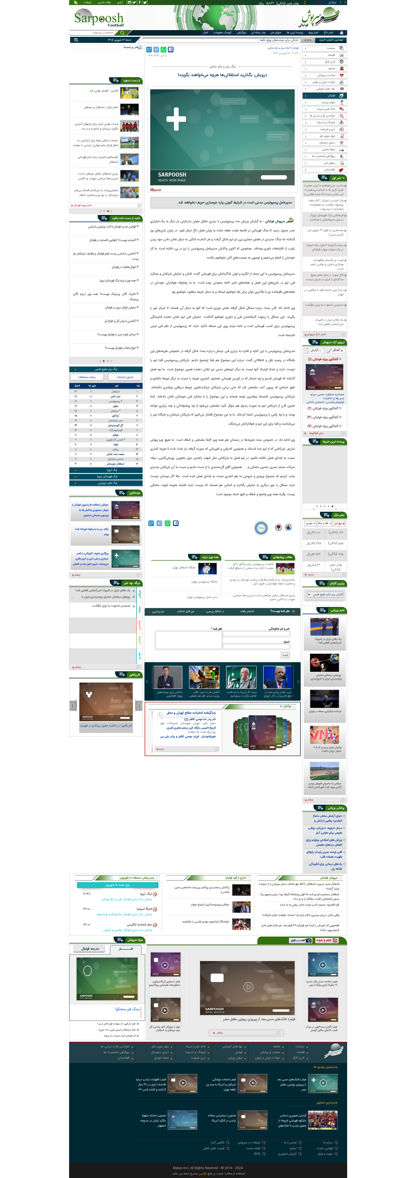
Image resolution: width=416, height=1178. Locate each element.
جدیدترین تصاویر (327, 1102)
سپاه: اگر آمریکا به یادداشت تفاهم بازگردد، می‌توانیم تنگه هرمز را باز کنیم (242, 694)
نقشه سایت (253, 1148)
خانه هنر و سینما (196, 1047)
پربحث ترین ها (295, 33)
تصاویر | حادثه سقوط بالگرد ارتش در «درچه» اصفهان (153, 1120)
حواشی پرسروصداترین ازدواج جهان (210, 904)
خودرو (139, 655)
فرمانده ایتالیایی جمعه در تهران (325, 712)
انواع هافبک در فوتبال (124, 267)
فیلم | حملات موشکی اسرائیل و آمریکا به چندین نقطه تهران (221, 1084)
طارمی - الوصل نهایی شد (104, 90)
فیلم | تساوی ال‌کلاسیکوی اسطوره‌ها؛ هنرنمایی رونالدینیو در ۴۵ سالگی (164, 983)
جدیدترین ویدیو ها (326, 1067)
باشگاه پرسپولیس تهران (204, 581)
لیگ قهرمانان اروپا (107, 476)
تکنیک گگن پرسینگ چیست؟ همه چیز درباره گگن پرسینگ (105, 297)
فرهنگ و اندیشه (195, 1052)
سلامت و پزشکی (270, 1052)
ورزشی (139, 594)
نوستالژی (135, 493)
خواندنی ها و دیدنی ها (115, 1047)
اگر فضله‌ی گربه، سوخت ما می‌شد (120, 1036)
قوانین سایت (325, 1148)
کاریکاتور (134, 675)
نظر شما (216, 629)
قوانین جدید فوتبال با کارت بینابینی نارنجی (112, 226)
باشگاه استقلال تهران (184, 567)
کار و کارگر (299, 1058)
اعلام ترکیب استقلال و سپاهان (101, 107)
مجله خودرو (162, 1058)
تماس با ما (290, 1143)
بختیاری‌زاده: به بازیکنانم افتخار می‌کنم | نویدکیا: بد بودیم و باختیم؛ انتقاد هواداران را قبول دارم (262, 581)
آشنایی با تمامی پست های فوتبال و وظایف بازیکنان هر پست (105, 256)
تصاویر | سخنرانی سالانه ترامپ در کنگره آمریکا (222, 1118)
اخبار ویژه (313, 33)
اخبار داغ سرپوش (316, 334)
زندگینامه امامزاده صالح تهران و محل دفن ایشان (191, 713)
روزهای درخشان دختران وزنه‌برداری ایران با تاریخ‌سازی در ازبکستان (326, 677)
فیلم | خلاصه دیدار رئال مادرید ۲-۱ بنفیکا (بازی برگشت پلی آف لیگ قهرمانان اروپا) (322, 983)
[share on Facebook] (171, 49)
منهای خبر (276, 33)
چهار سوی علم (160, 1047)
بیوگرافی (241, 33)
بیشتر (77, 575)
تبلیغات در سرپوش (249, 1143)
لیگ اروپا (112, 470)
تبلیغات (87, 3)
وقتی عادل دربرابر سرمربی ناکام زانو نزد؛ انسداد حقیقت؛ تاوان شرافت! (300, 915)
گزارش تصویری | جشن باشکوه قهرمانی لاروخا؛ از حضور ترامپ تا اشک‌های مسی (292, 1121)
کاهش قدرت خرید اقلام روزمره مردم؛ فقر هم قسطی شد (204, 694)
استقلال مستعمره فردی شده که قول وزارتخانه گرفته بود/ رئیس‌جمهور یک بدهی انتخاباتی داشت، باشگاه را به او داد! (299, 896)
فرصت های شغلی (213, 1148)
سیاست (300, 1047)
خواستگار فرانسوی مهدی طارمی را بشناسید (205, 921)
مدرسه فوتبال (90, 949)
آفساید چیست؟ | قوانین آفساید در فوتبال (112, 240)
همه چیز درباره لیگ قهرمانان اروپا (118, 280)
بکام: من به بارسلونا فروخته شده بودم (92, 532)
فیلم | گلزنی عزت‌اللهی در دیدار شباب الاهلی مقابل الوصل (322, 1028)
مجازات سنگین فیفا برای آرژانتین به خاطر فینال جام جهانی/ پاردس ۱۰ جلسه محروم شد (95, 142)
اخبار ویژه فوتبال (83, 205)
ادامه (311, 575)
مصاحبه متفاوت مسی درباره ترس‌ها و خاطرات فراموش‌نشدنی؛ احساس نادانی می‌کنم (325, 398)
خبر (339, 178)
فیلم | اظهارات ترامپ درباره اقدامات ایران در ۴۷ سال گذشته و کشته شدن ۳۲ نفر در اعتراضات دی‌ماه (151, 1085)
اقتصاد (301, 1052)
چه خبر (128, 583)
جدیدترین (158, 611)
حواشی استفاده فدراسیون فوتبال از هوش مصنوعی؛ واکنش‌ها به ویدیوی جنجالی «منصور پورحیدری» (90, 511)
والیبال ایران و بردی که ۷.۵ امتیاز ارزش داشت (327, 749)
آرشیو (120, 3)
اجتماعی (139, 625)
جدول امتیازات (125, 377)
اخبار (205, 33)
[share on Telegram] (156, 49)
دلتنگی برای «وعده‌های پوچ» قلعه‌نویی (169, 694)
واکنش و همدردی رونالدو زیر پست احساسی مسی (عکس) (202, 889)
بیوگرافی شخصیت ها (117, 1052)
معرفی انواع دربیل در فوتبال (120, 307)
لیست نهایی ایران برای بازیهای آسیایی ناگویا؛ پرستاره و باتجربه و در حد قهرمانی (96, 126)
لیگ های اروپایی (107, 483)
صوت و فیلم (325, 1154)
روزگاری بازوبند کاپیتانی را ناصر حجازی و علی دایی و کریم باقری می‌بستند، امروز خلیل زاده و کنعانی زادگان (91, 559)
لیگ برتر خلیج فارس (106, 369)
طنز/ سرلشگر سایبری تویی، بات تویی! (117, 1030)
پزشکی (139, 640)
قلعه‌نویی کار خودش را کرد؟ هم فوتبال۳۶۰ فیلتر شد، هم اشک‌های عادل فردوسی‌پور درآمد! (300, 927)
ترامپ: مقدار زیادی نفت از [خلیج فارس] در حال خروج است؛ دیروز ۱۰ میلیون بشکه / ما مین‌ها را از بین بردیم (279, 694)
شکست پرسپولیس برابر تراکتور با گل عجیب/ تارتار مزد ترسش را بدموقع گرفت (251, 566)
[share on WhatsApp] (163, 49)
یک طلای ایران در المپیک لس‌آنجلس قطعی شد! (328, 641)
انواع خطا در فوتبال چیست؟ (120, 348)
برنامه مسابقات (87, 377)
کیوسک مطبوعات (223, 33)
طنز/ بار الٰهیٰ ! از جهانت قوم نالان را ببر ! (116, 1024)
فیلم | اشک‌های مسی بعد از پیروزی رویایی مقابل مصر (259, 1019)
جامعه (276, 1047)
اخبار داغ (328, 33)
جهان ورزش (235, 1058)
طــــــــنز (126, 949)
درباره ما (328, 1143)
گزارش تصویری (287, 1154)
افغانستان (124, 1058)
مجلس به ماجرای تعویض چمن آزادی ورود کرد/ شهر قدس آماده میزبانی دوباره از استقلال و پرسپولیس (324, 785)
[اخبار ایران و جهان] (319, 29)
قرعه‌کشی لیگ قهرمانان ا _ (284, 40)
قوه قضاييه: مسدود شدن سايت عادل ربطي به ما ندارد (309, 905)
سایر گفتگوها (316, 433)
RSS (257, 1154)
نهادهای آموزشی (232, 1047)
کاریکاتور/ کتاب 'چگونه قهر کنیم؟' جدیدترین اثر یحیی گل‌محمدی (105, 727)
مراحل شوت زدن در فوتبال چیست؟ (116, 334)
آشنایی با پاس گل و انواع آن (120, 321)
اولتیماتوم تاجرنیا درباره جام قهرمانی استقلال (98, 159)
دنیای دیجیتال (160, 1052)
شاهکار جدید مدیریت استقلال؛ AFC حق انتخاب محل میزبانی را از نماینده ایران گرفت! (299, 886)
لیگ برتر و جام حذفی (278, 48)
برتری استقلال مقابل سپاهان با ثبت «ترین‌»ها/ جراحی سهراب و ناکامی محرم (264, 597)
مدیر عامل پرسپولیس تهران (202, 597)
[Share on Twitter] (149, 49)
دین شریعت (198, 1058)
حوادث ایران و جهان (267, 1058)
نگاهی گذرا (217, 1143)
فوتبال (295, 48)
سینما (139, 609)
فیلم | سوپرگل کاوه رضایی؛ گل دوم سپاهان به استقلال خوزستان (165, 1028)
